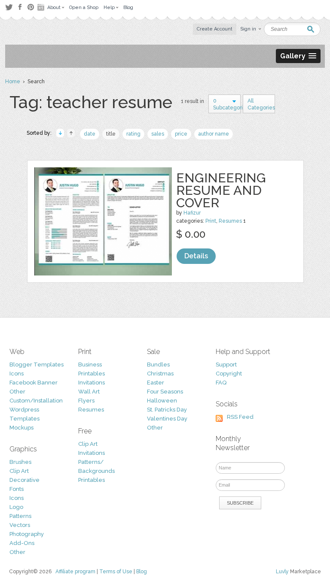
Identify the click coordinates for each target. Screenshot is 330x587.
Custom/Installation (36, 400)
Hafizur (192, 213)
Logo (16, 507)
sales (157, 134)
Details (196, 256)
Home (12, 82)
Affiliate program (75, 572)
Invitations (91, 382)
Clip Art (19, 471)
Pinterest (30, 7)
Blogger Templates (36, 364)
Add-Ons (21, 543)
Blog (141, 572)
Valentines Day (167, 418)
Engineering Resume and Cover (221, 190)
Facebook (19, 7)
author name (213, 134)
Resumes (230, 221)
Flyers (86, 400)
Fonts (16, 489)
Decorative (24, 480)
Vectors (19, 525)
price (181, 134)
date (89, 134)
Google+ (41, 7)
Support (226, 364)
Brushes (20, 462)
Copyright (229, 373)
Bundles (158, 364)
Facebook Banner (33, 382)
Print (210, 221)
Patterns (20, 516)
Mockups (21, 427)
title (111, 134)
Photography (26, 534)
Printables (91, 373)
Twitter (8, 7)
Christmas (160, 373)
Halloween (162, 400)
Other (17, 391)
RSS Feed (240, 417)
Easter (155, 382)
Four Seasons (165, 391)
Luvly (282, 572)
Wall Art (89, 391)
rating (133, 134)
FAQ (221, 382)
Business (90, 364)
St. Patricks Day (167, 409)
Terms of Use (115, 572)
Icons (16, 373)
